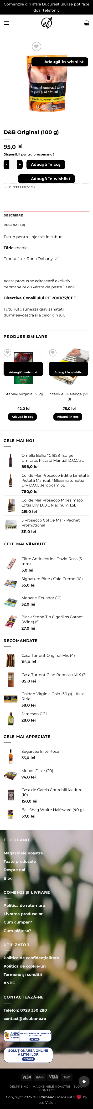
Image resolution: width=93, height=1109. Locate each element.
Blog (77, 1086)
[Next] (89, 388)
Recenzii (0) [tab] (14, 225)
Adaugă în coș (46, 164)
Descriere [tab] (13, 215)
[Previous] (4, 388)
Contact (47, 1090)
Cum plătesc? (17, 930)
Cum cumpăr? (18, 922)
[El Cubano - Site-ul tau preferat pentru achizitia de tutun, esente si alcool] (46, 23)
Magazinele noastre (51, 1086)
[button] (6, 23)
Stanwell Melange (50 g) (69, 396)
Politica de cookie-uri (25, 966)
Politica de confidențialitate (31, 958)
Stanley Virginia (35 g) (24, 394)
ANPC (9, 983)
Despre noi (20, 1086)
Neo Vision (47, 1102)
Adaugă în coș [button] (22, 416)
